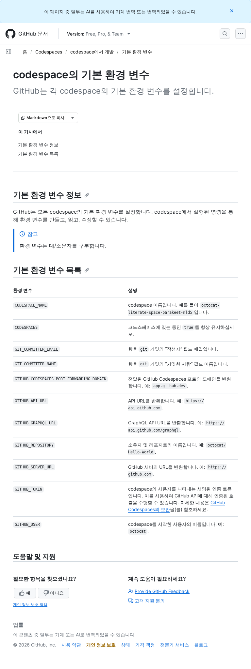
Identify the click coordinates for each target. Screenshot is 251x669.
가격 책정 (145, 644)
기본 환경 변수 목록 (47, 270)
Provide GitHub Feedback (162, 591)
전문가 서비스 (174, 644)
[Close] (232, 10)
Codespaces (48, 51)
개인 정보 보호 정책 (30, 604)
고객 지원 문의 (150, 600)
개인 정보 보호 (101, 644)
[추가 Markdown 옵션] (72, 118)
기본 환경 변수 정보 (47, 195)
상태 (125, 644)
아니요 (57, 593)
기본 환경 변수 (137, 51)
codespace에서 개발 (92, 51)
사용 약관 (71, 644)
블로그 (201, 644)
